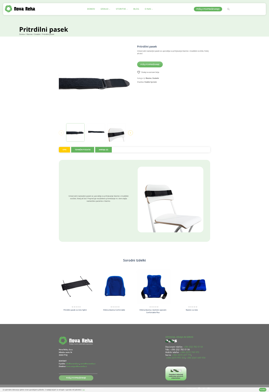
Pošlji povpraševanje (149, 64)
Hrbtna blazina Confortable (114, 310)
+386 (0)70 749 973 (189, 352)
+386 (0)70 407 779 (181, 355)
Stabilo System (150, 82)
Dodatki (37, 34)
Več (83, 390)
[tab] (64, 149)
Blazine (29, 34)
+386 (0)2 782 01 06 (193, 346)
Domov (22, 34)
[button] (210, 287)
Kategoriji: (141, 78)
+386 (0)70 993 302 (175, 357)
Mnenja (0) (103, 149)
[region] (134, 389)
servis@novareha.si (87, 363)
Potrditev (263, 390)
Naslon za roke (192, 310)
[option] (75, 132)
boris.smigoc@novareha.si (77, 366)
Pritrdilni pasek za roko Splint (75, 310)
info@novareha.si (72, 363)
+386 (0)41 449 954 (195, 357)
